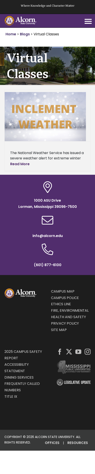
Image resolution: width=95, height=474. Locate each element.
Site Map (59, 329)
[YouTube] (78, 352)
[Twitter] (69, 352)
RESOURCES (77, 442)
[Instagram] (88, 352)
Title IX (10, 396)
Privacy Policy (65, 323)
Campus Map (62, 291)
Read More (20, 164)
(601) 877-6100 (47, 264)
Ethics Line (61, 304)
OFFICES (52, 442)
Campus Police (65, 297)
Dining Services (19, 377)
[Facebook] (60, 352)
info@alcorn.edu (47, 235)
